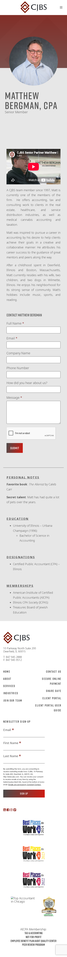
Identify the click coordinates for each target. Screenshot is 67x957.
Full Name (15, 323)
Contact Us (53, 671)
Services (9, 686)
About (7, 678)
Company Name (18, 353)
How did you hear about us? (27, 383)
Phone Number (18, 368)
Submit (14, 448)
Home (6, 671)
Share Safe (53, 691)
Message (14, 397)
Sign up (24, 793)
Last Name (10, 756)
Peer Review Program (33, 944)
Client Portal (51, 698)
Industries (10, 693)
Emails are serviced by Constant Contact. (24, 784)
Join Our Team (12, 700)
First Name (10, 743)
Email (12, 338)
